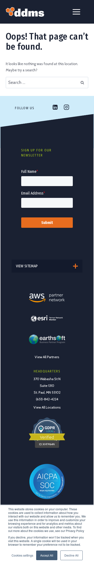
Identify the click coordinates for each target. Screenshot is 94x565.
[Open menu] (76, 12)
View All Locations (47, 407)
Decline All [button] (71, 555)
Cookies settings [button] (22, 555)
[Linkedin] (55, 107)
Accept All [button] (46, 555)
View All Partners (47, 357)
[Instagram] (66, 107)
